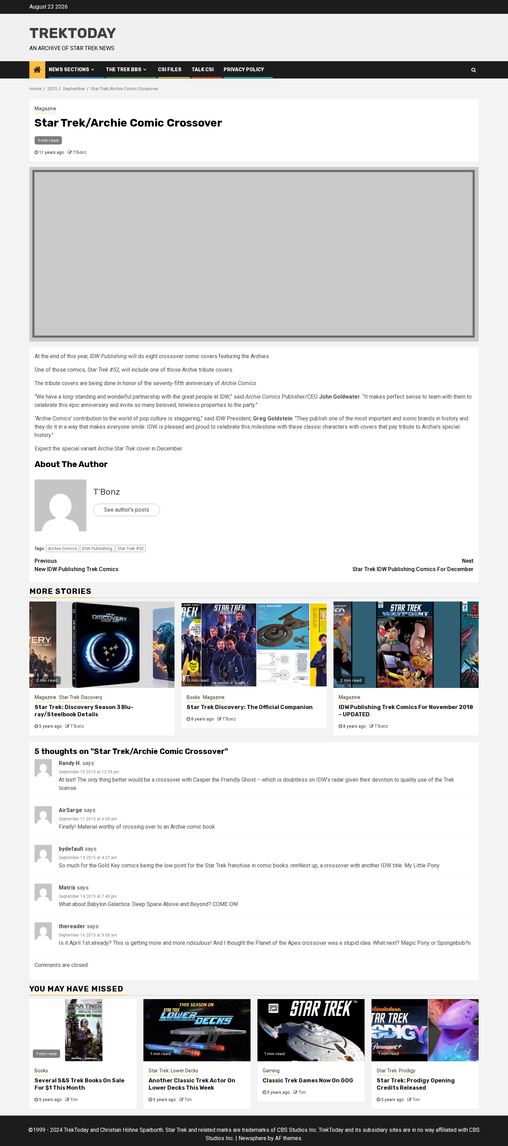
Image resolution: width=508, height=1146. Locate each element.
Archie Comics (62, 548)
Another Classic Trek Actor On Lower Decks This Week (192, 1084)
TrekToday (72, 33)
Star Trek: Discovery (80, 697)
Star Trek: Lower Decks (173, 1070)
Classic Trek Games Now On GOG (308, 1080)
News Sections (69, 70)
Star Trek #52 (130, 548)
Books (193, 697)
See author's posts (126, 509)
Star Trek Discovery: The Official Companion (250, 707)
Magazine (45, 108)
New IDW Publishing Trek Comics (77, 565)
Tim (74, 1099)
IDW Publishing (97, 548)
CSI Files (169, 70)
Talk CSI (202, 70)
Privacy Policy (244, 70)
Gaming (271, 1070)
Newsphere (252, 1138)
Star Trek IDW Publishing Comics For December (412, 565)
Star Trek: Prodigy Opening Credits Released (416, 1084)
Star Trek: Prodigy (396, 1070)
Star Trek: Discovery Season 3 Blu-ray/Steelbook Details (84, 711)
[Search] (473, 69)
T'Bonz (79, 152)
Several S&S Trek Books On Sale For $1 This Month (79, 1084)
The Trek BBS (123, 70)
